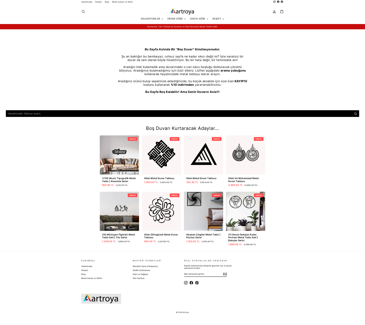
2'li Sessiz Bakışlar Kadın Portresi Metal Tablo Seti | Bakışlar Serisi (243, 237)
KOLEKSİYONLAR (151, 18)
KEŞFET (217, 18)
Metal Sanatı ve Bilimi (122, 2)
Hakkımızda (86, 2)
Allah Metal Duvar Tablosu (159, 178)
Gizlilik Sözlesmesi (141, 270)
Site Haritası (139, 278)
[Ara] (355, 113)
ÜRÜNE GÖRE (175, 18)
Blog (107, 2)
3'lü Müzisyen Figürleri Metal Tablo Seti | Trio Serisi (118, 236)
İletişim (98, 2)
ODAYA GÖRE (198, 18)
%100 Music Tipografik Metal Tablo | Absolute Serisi (119, 180)
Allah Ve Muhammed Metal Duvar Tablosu (243, 180)
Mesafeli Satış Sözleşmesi (145, 266)
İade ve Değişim (140, 274)
